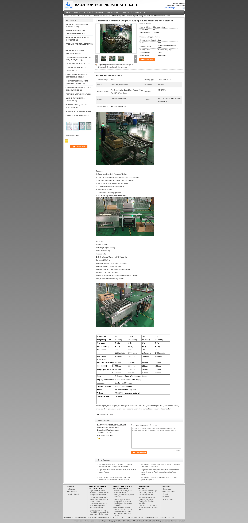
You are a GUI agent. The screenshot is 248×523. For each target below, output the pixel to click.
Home (68, 12)
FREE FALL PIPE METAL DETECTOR (79, 44)
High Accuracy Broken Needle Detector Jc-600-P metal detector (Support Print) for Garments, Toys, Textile (123, 511)
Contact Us (125, 12)
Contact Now (148, 60)
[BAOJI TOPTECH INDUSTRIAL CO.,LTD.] (183, 8)
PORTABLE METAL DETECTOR (77, 94)
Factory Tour (99, 12)
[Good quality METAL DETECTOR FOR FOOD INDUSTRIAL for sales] (72, 133)
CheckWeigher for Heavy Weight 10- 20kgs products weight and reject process (99, 512)
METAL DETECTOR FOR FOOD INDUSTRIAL (94, 16)
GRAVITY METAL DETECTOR (76, 64)
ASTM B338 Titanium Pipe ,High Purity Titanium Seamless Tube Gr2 (148, 493)
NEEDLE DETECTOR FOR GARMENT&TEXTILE (122, 487)
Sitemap (166, 497)
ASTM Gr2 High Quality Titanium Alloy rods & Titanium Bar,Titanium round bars (147, 500)
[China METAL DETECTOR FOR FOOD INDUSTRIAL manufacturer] (68, 4)
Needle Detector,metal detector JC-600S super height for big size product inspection (123, 502)
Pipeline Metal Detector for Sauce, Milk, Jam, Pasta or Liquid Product (99, 499)
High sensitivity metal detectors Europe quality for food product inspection (99, 493)
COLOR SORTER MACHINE (76, 115)
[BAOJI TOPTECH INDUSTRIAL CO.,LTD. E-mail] (98, 438)
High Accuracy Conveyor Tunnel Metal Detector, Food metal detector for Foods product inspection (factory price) (160, 472)
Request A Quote (173, 5)
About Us (87, 12)
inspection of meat (106, 414)
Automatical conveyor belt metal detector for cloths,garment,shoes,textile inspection (124, 494)
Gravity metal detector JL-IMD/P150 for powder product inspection (99, 506)
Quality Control (112, 12)
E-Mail (165, 494)
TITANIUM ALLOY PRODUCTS (77, 111)
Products (77, 12)
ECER (172, 517)
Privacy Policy (68, 517)
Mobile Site (169, 499)
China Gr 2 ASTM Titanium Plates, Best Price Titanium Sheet (148, 507)
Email (182, 5)
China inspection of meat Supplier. (86, 517)
